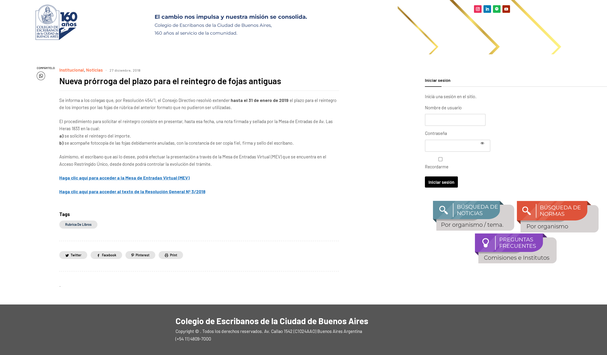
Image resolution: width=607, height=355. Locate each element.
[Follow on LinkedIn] (487, 9)
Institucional (71, 70)
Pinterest (142, 255)
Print (173, 255)
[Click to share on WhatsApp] (41, 76)
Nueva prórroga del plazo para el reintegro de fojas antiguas (170, 81)
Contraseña (436, 133)
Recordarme (436, 166)
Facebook (109, 255)
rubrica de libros (78, 224)
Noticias (94, 70)
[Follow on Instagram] (478, 9)
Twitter (76, 255)
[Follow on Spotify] (497, 9)
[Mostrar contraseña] (482, 143)
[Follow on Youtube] (506, 9)
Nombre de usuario (443, 107)
